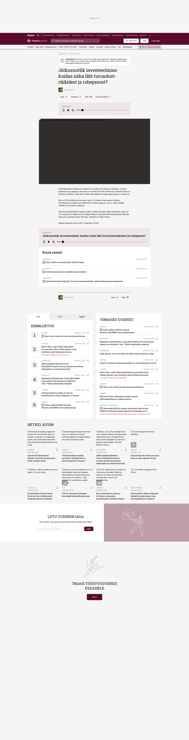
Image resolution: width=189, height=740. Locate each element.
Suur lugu (31, 488)
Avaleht (30, 47)
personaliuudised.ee (103, 35)
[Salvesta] (88, 333)
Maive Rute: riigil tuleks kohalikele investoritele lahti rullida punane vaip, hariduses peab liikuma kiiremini (59, 349)
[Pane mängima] (68, 110)
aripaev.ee (143, 35)
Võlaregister (127, 47)
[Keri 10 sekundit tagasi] (63, 110)
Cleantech (66, 106)
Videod (91, 47)
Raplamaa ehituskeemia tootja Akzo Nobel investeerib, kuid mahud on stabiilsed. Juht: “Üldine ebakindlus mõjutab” (60, 381)
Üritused (99, 47)
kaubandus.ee (76, 35)
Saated (134, 450)
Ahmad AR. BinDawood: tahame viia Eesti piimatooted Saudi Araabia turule (41, 458)
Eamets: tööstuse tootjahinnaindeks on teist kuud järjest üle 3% (128, 363)
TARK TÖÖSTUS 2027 (67, 47)
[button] (60, 529)
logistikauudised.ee (63, 35)
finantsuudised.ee (131, 35)
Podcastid (83, 47)
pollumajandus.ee (49, 35)
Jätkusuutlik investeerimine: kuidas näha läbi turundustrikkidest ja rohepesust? (94, 236)
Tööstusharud (50, 47)
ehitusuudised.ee (88, 35)
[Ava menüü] (38, 35)
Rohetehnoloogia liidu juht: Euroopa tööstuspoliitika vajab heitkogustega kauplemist (84, 281)
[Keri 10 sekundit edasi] (73, 110)
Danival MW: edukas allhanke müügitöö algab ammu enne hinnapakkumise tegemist (144, 496)
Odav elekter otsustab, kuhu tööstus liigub (65, 262)
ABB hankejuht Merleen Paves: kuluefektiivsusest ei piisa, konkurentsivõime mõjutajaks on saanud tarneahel (62, 366)
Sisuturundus (110, 47)
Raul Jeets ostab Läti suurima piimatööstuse (65, 336)
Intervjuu (45, 375)
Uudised (44, 333)
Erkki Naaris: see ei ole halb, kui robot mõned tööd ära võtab (127, 354)
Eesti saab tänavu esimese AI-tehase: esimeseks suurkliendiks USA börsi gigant (110, 496)
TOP (63, 488)
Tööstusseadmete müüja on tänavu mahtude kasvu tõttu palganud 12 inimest (74, 458)
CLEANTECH (62, 54)
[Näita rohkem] (149, 35)
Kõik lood (39, 47)
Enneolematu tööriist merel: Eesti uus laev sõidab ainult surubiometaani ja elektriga (40, 496)
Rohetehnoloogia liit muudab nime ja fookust (66, 272)
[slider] (82, 110)
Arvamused (46, 361)
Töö (119, 47)
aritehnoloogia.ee (118, 35)
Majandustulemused (108, 405)
